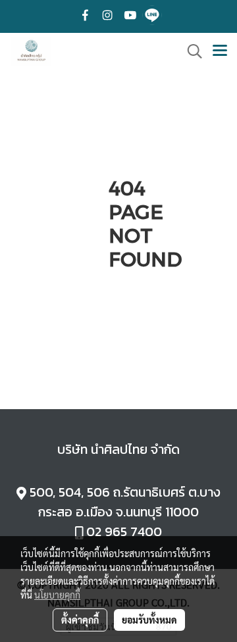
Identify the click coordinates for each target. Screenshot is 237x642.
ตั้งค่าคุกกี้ (80, 620)
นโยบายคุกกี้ (57, 595)
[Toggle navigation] (219, 51)
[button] (190, 51)
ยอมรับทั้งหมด (149, 620)
